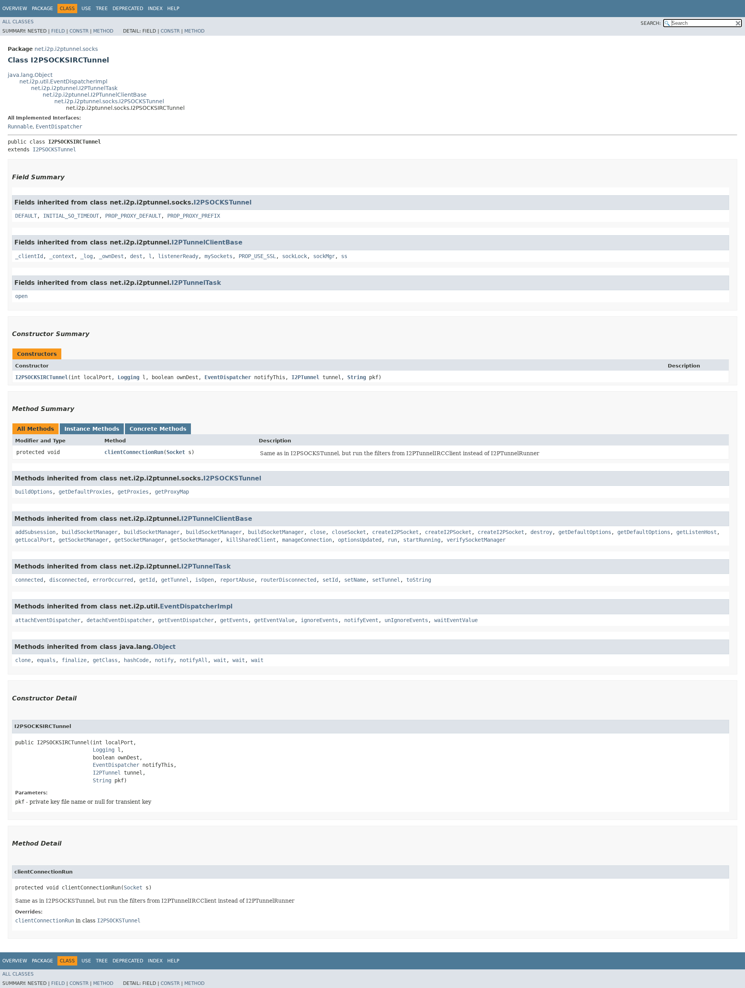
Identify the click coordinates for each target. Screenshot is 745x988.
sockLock (294, 256)
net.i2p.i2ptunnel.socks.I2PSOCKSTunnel (109, 101)
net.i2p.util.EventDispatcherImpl (63, 81)
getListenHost (696, 532)
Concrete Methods (158, 429)
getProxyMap (172, 492)
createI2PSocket (395, 532)
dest (136, 256)
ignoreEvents (319, 620)
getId (147, 580)
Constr (78, 31)
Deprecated (128, 8)
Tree (102, 8)
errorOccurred (113, 580)
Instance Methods (91, 429)
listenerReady (178, 256)
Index (155, 8)
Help (173, 8)
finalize (74, 660)
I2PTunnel (305, 377)
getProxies (133, 492)
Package (42, 8)
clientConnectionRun (133, 452)
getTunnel (175, 580)
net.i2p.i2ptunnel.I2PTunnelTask (74, 88)
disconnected (68, 580)
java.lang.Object (30, 75)
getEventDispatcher (186, 620)
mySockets (218, 256)
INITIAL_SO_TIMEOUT (71, 216)
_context (61, 256)
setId (330, 580)
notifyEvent (361, 620)
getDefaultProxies (85, 492)
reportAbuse (237, 580)
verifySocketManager (476, 540)
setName (355, 580)
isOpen (204, 580)
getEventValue (274, 620)
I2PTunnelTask (196, 282)
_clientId (29, 256)
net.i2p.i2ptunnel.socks (66, 49)
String (356, 377)
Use (86, 8)
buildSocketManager (90, 532)
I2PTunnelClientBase (207, 242)
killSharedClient (251, 540)
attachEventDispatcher (47, 620)
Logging (128, 377)
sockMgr (324, 256)
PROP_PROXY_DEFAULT (133, 216)
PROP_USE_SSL (257, 256)
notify (164, 660)
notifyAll (194, 660)
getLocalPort (33, 540)
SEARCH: (651, 23)
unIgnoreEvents (406, 620)
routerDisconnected (288, 580)
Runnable (20, 126)
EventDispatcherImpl (196, 606)
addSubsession (35, 532)
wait (220, 660)
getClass (105, 660)
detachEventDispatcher (119, 620)
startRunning (421, 540)
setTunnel (386, 580)
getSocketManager (83, 540)
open (21, 296)
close (318, 532)
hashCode (136, 660)
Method (103, 31)
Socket (175, 452)
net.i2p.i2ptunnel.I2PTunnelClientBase (95, 95)
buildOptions (33, 492)
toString (418, 580)
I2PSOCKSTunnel (54, 149)
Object (164, 646)
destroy (541, 532)
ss (344, 256)
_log (86, 256)
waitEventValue (456, 620)
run (392, 540)
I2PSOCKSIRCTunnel (41, 377)
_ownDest (111, 256)
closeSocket (349, 532)
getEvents (234, 620)
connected (29, 580)
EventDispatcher (59, 126)
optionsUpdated (359, 540)
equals (46, 660)
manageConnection (307, 540)
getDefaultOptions (584, 532)
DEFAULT (26, 216)
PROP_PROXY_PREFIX (193, 216)
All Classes (18, 21)
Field (58, 31)
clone (23, 660)
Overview (14, 8)
